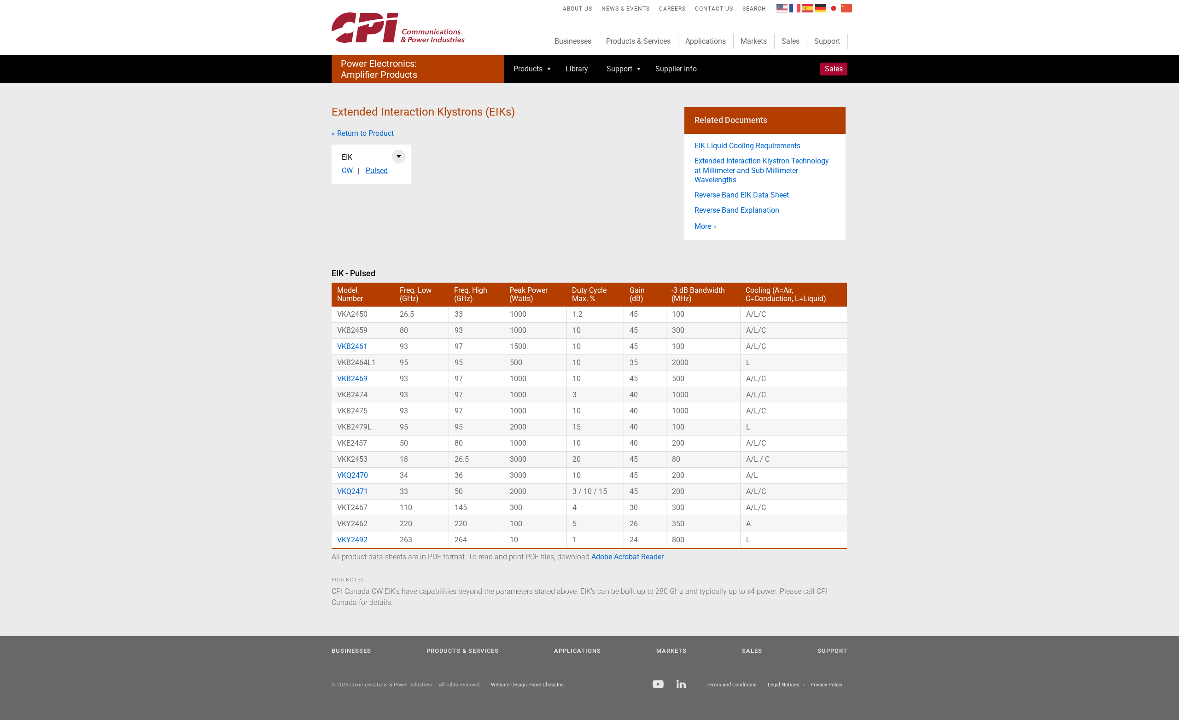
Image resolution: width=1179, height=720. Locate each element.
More (703, 226)
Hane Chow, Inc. (547, 685)
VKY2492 (352, 539)
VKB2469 (352, 378)
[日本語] (833, 7)
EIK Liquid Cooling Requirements (747, 145)
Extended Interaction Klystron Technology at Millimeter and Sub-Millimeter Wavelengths (762, 171)
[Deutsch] (820, 7)
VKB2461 (352, 346)
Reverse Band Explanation (737, 210)
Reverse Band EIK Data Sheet (742, 195)
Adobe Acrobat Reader (627, 556)
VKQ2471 (352, 491)
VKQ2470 (352, 475)
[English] (782, 7)
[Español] (807, 7)
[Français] (794, 7)
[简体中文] (846, 7)
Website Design (509, 685)
